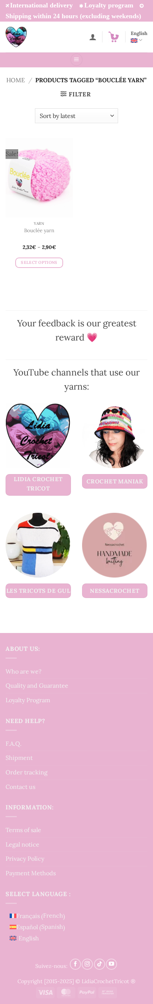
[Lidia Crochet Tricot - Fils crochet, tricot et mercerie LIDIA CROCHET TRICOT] (26, 37)
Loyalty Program (28, 700)
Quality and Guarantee (37, 685)
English (139, 33)
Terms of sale (23, 830)
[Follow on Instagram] (87, 964)
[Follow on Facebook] (75, 964)
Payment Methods (31, 873)
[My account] (93, 37)
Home (15, 80)
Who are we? (24, 671)
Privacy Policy (25, 858)
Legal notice (22, 844)
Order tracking (27, 772)
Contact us (20, 786)
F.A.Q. (14, 743)
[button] (114, 37)
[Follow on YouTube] (111, 964)
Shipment (19, 757)
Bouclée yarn (39, 230)
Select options (39, 262)
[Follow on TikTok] (99, 964)
